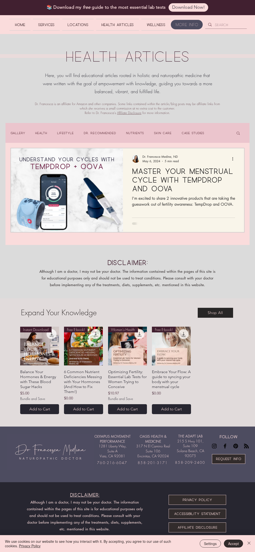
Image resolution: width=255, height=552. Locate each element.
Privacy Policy (30, 545)
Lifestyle (65, 133)
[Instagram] (214, 446)
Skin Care (163, 133)
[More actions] (234, 159)
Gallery (17, 133)
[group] (127, 370)
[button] (238, 133)
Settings (210, 543)
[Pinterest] (236, 446)
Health (41, 133)
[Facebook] (225, 446)
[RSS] (246, 446)
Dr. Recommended (100, 133)
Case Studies (193, 133)
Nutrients (135, 133)
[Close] (249, 543)
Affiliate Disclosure (129, 113)
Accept (233, 543)
